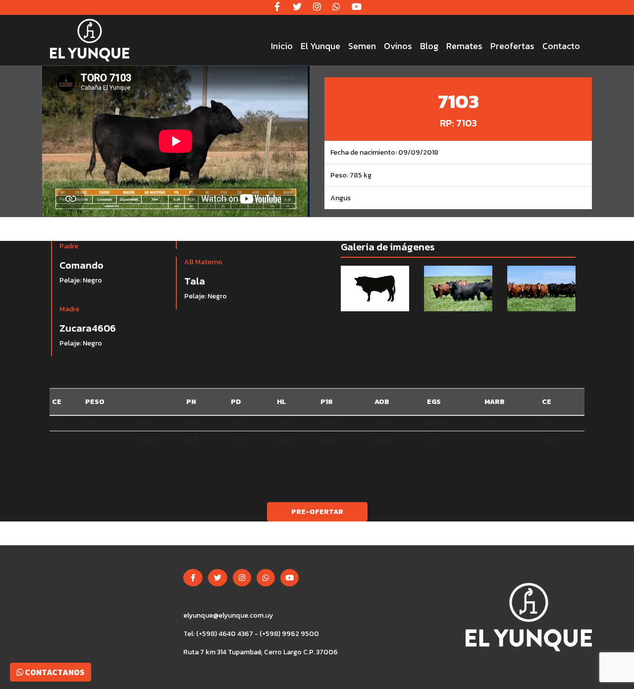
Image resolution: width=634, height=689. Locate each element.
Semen (362, 46)
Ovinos (398, 46)
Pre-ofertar (317, 512)
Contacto (561, 46)
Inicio (282, 46)
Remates (464, 46)
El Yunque (320, 46)
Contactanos (54, 672)
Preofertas (512, 46)
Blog (429, 46)
